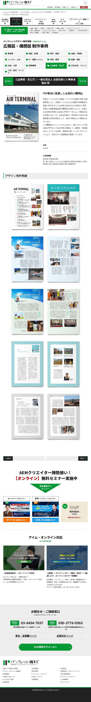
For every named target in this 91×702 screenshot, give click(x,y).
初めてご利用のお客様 (10, 668)
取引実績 (57, 7)
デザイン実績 (24, 12)
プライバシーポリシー (68, 676)
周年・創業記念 (35, 30)
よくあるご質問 (8, 679)
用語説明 (6, 682)
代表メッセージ (37, 676)
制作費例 (6, 674)
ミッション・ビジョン (39, 674)
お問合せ (84, 7)
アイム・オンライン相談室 (12, 671)
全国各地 (55, 32)
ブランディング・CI (73, 28)
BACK (9, 81)
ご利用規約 (64, 679)
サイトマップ (65, 682)
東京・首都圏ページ (26, 635)
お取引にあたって (9, 676)
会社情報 (50, 7)
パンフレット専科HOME (10, 12)
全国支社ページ (65, 635)
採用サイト (74, 7)
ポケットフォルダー (50, 30)
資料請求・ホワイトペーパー (70, 671)
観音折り (72, 30)
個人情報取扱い (66, 674)
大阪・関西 (45, 32)
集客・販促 (60, 28)
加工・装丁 (62, 30)
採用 (42, 28)
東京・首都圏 (35, 32)
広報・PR (50, 28)
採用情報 (35, 679)
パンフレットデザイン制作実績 (41, 12)
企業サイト (65, 7)
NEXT (82, 81)
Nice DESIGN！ (83, 30)
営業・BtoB (34, 28)
